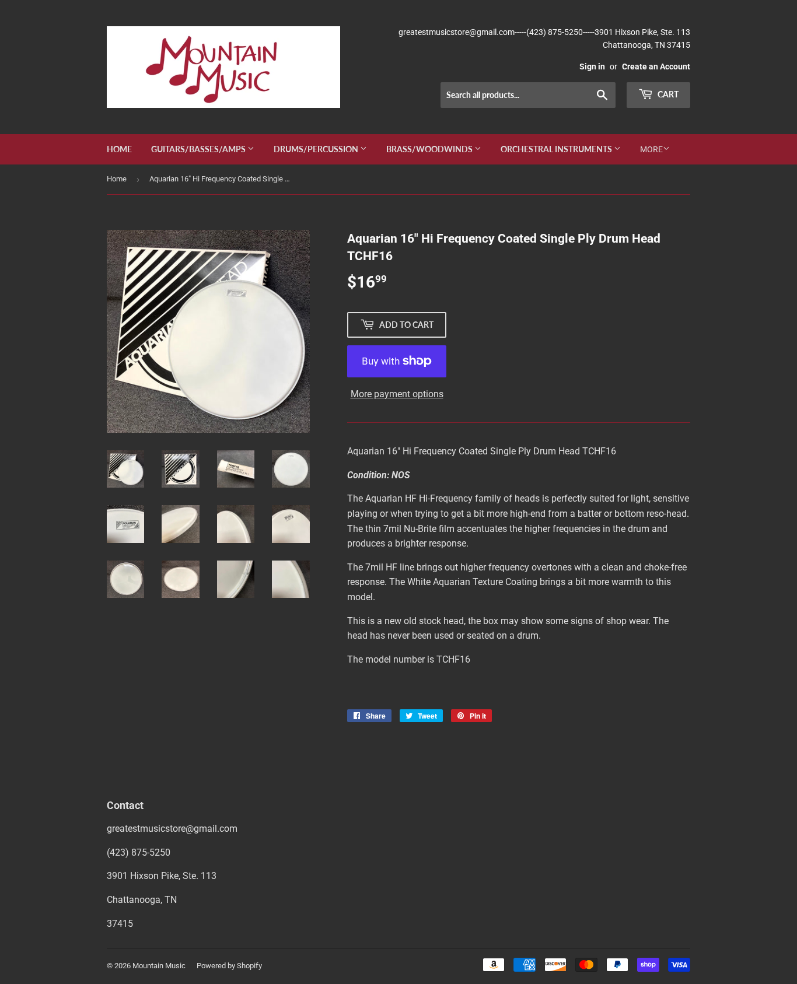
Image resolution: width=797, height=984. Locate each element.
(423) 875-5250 (138, 852)
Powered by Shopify (229, 965)
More (651, 149)
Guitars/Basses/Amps (199, 149)
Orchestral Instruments (557, 149)
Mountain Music (159, 965)
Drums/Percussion (317, 149)
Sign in (592, 66)
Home (119, 149)
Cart (667, 94)
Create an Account (656, 66)
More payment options (397, 394)
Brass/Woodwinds (430, 149)
